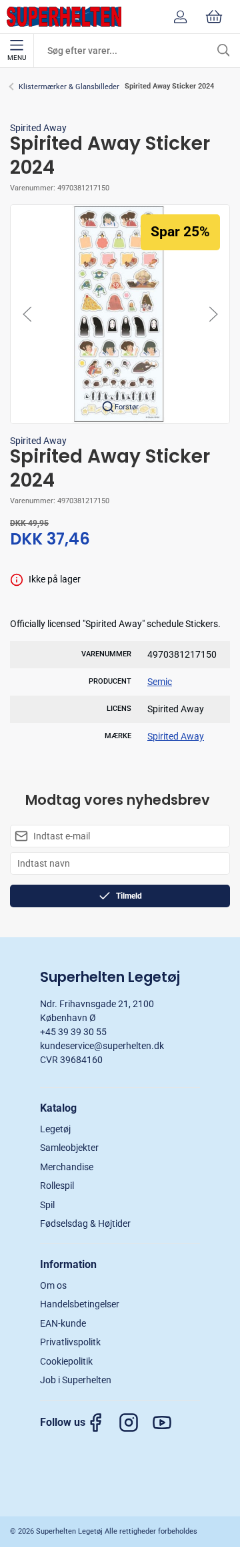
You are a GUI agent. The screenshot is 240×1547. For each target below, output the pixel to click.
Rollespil (57, 1185)
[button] (120, 313)
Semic (159, 681)
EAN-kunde (63, 1323)
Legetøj (55, 1129)
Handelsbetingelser (79, 1304)
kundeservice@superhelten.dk (102, 1045)
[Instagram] (135, 1422)
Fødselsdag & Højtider (85, 1223)
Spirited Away (38, 127)
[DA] (64, 16)
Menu (16, 57)
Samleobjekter (69, 1147)
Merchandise (66, 1167)
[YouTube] (168, 1422)
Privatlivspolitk (70, 1342)
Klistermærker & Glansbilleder (69, 87)
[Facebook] (102, 1422)
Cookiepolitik (66, 1361)
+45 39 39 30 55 (73, 1031)
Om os (53, 1285)
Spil (47, 1205)
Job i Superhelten (75, 1380)
